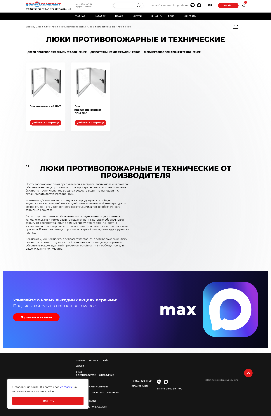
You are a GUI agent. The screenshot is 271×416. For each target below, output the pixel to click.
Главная (80, 16)
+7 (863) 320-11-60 (161, 5)
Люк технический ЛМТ (45, 106)
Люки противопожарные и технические (172, 52)
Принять (48, 400)
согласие (66, 387)
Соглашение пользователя (91, 407)
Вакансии (113, 392)
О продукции (106, 375)
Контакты (190, 16)
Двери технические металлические (115, 52)
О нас (155, 16)
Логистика (98, 392)
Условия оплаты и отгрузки (92, 387)
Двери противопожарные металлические (57, 52)
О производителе (86, 375)
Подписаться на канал (36, 317)
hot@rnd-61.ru (181, 5)
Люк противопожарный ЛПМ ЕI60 (87, 110)
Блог (171, 16)
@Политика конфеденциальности (222, 380)
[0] (244, 6)
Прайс (228, 5)
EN (210, 5)
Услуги (137, 16)
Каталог (100, 16)
